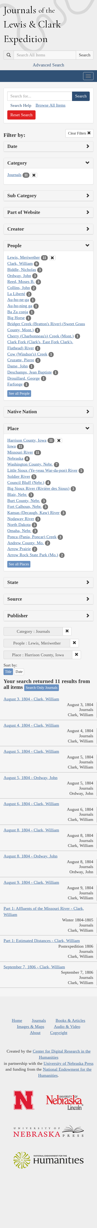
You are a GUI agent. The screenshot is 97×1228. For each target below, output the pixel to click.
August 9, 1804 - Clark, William (31, 882)
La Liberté (16, 293)
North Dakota (19, 524)
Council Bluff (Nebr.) (25, 482)
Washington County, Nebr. (30, 464)
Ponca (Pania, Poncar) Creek (32, 536)
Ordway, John (19, 275)
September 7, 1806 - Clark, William (34, 967)
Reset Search (21, 114)
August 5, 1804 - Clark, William (31, 751)
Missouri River (20, 452)
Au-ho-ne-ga (18, 299)
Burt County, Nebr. (23, 500)
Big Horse (16, 317)
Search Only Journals (41, 688)
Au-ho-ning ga (19, 305)
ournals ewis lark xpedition (32, 24)
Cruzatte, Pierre (20, 360)
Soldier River (18, 476)
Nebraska (15, 458)
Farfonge (15, 384)
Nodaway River (20, 518)
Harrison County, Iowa (26, 440)
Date (19, 672)
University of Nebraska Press (68, 1063)
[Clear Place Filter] (59, 440)
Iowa (11, 446)
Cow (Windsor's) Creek (27, 354)
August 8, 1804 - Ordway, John (30, 856)
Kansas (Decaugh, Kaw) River (33, 512)
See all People (19, 393)
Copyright (58, 1032)
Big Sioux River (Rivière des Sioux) (38, 488)
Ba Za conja (17, 311)
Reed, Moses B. (21, 281)
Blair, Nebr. (17, 494)
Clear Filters (77, 133)
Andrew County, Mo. (25, 543)
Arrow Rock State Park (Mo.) (32, 554)
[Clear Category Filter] (34, 175)
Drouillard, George (23, 378)
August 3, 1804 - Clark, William (31, 699)
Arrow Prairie (19, 548)
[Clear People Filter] (52, 257)
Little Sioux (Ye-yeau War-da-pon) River (42, 470)
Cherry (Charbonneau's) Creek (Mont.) (40, 336)
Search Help (20, 105)
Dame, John (17, 366)
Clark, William (20, 263)
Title (8, 672)
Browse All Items (50, 105)
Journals (14, 174)
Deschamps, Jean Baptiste (29, 372)
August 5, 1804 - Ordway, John (30, 777)
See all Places (19, 564)
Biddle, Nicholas (21, 269)
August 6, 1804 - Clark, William (31, 803)
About (35, 1032)
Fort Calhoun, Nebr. (24, 506)
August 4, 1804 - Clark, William (31, 725)
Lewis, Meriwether (23, 257)
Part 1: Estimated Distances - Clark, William (42, 940)
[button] (67, 631)
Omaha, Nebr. (19, 530)
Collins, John (18, 287)
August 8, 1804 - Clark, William (31, 830)
